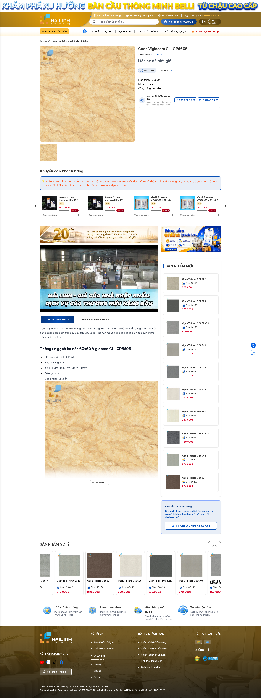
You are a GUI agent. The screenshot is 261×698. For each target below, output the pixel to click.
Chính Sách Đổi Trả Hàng (153, 642)
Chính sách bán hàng (151, 667)
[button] (48, 152)
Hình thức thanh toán (151, 661)
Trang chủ (45, 41)
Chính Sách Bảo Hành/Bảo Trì (156, 648)
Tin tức (97, 677)
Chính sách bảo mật (104, 648)
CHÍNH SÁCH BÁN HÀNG (94, 319)
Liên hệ (97, 664)
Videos (97, 671)
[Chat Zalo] (253, 352)
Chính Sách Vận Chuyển (153, 654)
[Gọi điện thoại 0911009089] (253, 345)
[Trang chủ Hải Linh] (55, 19)
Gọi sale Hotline (56, 671)
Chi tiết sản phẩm (57, 319)
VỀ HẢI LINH (98, 633)
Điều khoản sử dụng (104, 642)
